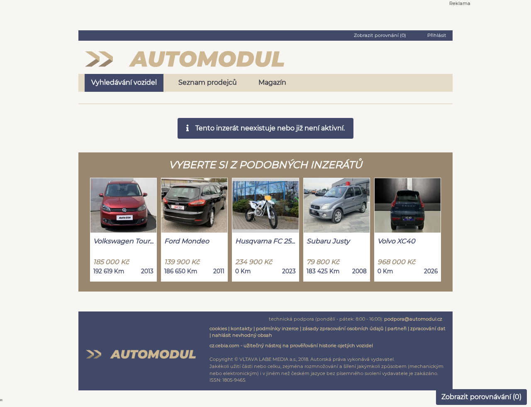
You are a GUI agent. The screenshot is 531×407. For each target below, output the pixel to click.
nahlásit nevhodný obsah (242, 335)
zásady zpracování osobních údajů (343, 328)
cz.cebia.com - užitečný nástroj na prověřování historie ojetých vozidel (291, 345)
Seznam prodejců (207, 82)
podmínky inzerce (277, 328)
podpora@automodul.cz (413, 319)
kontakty (241, 328)
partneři (397, 328)
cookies (218, 328)
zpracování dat (428, 328)
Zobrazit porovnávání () (481, 397)
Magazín (272, 82)
